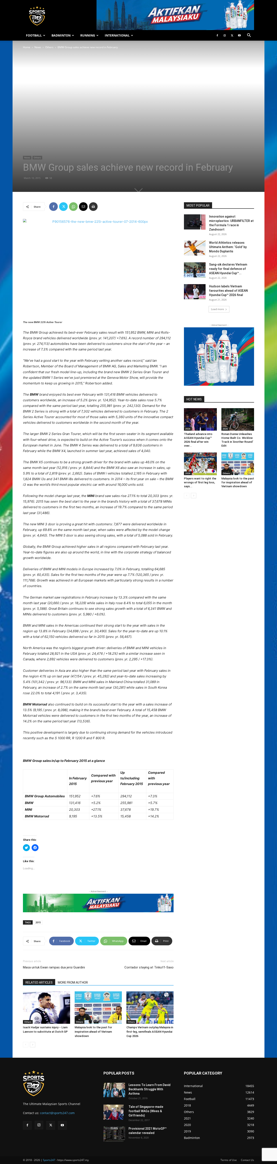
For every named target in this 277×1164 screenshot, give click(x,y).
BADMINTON (61, 35)
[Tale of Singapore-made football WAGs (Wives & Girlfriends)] (113, 1112)
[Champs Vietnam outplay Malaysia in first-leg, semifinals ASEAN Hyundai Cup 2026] (150, 1007)
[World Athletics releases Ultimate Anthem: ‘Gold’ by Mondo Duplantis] (195, 248)
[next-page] (32, 1044)
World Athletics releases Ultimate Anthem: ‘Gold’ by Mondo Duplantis (228, 247)
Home (26, 47)
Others (49, 47)
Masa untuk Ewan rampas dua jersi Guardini (54, 967)
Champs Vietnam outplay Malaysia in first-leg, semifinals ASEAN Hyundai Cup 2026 (149, 1032)
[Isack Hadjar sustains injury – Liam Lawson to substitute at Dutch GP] (46, 1007)
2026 (187, 428)
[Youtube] (239, 35)
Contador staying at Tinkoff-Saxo (149, 967)
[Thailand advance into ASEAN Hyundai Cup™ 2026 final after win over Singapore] (200, 419)
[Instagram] (224, 35)
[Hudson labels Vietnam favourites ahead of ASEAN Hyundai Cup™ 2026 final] (195, 291)
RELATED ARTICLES (39, 982)
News (37, 47)
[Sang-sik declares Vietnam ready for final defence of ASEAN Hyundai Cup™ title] (195, 269)
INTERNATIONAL (117, 35)
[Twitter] (232, 35)
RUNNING (87, 35)
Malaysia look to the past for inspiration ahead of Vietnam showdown (93, 1032)
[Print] (93, 206)
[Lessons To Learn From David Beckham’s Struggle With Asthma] (114, 1090)
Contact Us (247, 1160)
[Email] (83, 206)
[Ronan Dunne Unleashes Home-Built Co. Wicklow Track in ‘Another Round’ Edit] (237, 419)
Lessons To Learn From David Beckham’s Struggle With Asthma (150, 1089)
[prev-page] (25, 1044)
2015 (38, 922)
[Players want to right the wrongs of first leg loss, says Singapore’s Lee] (200, 463)
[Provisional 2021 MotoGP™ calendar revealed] (114, 1134)
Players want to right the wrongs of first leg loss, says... (200, 482)
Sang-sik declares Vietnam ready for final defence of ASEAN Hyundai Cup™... (228, 269)
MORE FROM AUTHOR (73, 982)
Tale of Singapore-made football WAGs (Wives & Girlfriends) (146, 1111)
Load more (217, 309)
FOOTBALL (34, 35)
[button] (249, 36)
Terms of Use (229, 1160)
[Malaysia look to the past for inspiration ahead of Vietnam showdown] (98, 1007)
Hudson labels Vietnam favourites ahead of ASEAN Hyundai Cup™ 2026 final (228, 291)
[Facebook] (217, 35)
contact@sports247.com (57, 1113)
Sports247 (49, 1160)
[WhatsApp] (73, 206)
